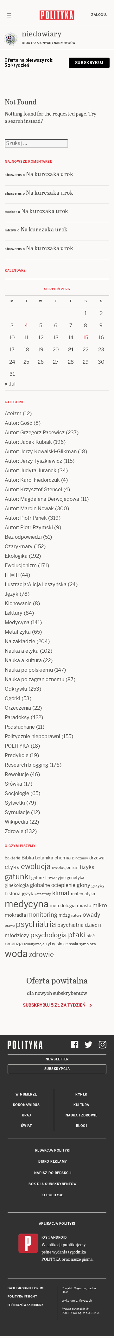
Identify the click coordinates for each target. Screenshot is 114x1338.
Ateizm (13, 413)
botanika (44, 858)
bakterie (12, 858)
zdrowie (41, 954)
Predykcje (16, 755)
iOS (44, 1237)
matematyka (83, 893)
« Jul (10, 383)
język (27, 893)
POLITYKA (17, 746)
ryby (50, 943)
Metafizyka (18, 632)
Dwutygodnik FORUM (26, 1288)
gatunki (17, 876)
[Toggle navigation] (9, 14)
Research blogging (26, 765)
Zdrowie (14, 831)
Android (59, 1237)
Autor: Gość (18, 423)
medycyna (26, 904)
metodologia (63, 905)
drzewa (96, 858)
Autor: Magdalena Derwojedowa (42, 499)
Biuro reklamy (52, 1161)
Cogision (80, 1288)
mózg (64, 915)
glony (83, 885)
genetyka (75, 877)
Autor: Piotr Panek (26, 518)
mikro (99, 905)
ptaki (76, 934)
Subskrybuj (89, 62)
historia (13, 893)
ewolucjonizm (65, 867)
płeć (90, 936)
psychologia (48, 935)
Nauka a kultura (23, 660)
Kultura (81, 1105)
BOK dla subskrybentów (52, 1184)
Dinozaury (80, 858)
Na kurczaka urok (49, 174)
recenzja (14, 943)
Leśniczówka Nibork (25, 1305)
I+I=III (12, 575)
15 (85, 337)
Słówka (13, 784)
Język (11, 594)
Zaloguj (99, 15)
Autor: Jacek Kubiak (28, 442)
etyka (12, 866)
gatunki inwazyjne (48, 877)
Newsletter (57, 1059)
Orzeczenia (18, 708)
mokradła (15, 915)
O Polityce (52, 1195)
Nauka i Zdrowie (82, 1115)
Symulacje (17, 812)
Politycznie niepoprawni (32, 736)
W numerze (26, 1094)
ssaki (73, 943)
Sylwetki (15, 803)
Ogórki (12, 698)
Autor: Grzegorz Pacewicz (35, 432)
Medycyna (17, 622)
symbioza (87, 943)
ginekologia (17, 885)
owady (91, 914)
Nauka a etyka (22, 651)
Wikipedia (16, 822)
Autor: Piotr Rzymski (29, 527)
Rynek (81, 1094)
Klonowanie (18, 603)
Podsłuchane (20, 727)
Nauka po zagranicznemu (34, 679)
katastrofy (43, 894)
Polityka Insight (22, 1296)
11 (26, 337)
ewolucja (36, 866)
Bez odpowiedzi (23, 537)
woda (16, 953)
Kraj (26, 1115)
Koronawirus (26, 1105)
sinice (62, 943)
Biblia (28, 858)
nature (76, 915)
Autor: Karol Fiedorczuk (32, 480)
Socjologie (17, 793)
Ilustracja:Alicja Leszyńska (35, 584)
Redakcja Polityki (53, 1150)
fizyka (87, 867)
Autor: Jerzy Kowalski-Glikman (41, 451)
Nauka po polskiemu (29, 670)
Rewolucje (17, 774)
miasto (84, 905)
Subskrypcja (57, 1069)
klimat (61, 893)
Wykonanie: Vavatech (77, 1301)
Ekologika (16, 556)
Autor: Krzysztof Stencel (33, 489)
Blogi (81, 1126)
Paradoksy (17, 717)
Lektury (13, 613)
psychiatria (36, 924)
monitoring (42, 914)
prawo (10, 925)
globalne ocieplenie (52, 885)
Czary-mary (19, 546)
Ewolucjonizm (21, 565)
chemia (62, 858)
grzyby (98, 885)
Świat (26, 1126)
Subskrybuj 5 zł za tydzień (54, 1005)
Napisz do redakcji (53, 1173)
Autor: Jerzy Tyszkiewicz (33, 461)
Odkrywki (16, 689)
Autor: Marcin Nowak (29, 508)
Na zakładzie (20, 641)
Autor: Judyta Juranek (30, 470)
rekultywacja (34, 944)
